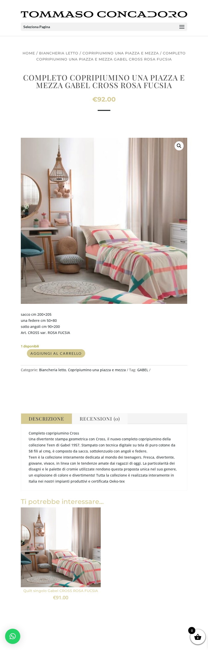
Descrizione (46, 418)
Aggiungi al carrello (56, 353)
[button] (179, 145)
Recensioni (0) (100, 418)
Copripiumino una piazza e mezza (120, 53)
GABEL (142, 369)
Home (29, 53)
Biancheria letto (58, 53)
